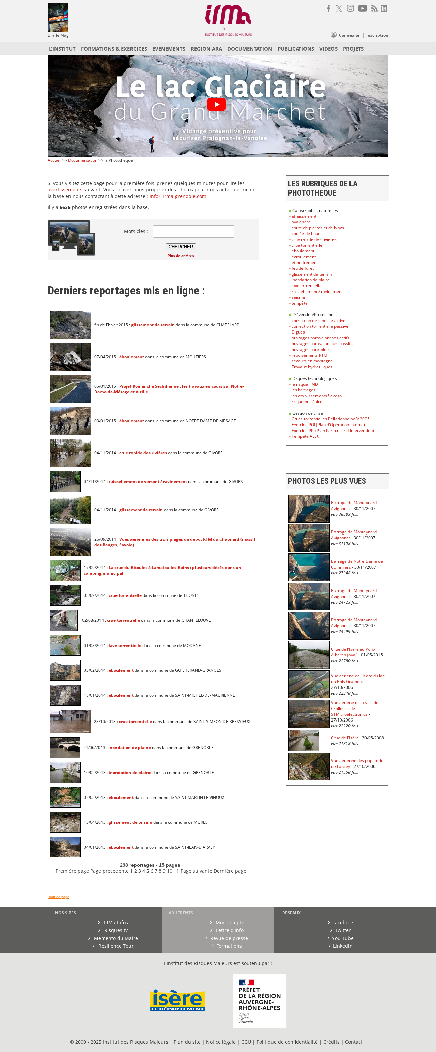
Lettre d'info (229, 930)
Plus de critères (181, 256)
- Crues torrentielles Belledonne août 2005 (329, 419)
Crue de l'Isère (345, 738)
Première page (72, 871)
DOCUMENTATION (249, 48)
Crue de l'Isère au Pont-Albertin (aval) (353, 652)
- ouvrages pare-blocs (309, 349)
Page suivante (196, 871)
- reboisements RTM (308, 355)
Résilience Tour (115, 946)
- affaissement (302, 216)
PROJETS (353, 48)
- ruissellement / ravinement (316, 291)
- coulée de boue (305, 233)
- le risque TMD (303, 384)
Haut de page (58, 897)
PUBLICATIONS (296, 48)
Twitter (343, 930)
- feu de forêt (301, 268)
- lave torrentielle (305, 286)
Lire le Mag (58, 35)
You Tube (343, 938)
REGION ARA (206, 48)
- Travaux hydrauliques (310, 367)
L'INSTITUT (62, 48)
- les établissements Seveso (315, 396)
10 (169, 871)
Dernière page (230, 871)
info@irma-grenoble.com (177, 196)
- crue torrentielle (305, 245)
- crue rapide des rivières (313, 239)
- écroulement (302, 257)
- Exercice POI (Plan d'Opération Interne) (327, 425)
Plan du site (187, 1042)
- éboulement (301, 251)
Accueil (54, 160)
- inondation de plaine (309, 280)
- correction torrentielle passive (318, 326)
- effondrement (303, 262)
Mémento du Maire (115, 938)
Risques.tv (115, 930)
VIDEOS (328, 48)
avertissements (65, 189)
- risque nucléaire (305, 401)
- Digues (297, 332)
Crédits (331, 1042)
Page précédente (109, 871)
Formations (229, 946)
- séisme (297, 297)
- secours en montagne (311, 361)
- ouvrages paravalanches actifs (319, 338)
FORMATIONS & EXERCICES (114, 48)
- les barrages (302, 390)
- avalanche (300, 222)
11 (176, 871)
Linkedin (343, 946)
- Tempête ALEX (304, 436)
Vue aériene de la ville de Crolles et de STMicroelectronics (354, 708)
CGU (246, 1042)
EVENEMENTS (168, 48)
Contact (354, 1042)
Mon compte (229, 922)
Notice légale (221, 1042)
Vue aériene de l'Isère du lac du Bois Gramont (358, 678)
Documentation (82, 160)
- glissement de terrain (310, 274)
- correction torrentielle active (317, 320)
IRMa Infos (115, 922)
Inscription (377, 35)
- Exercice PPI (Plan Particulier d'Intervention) (331, 430)
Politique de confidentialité (287, 1042)
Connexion (350, 35)
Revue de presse (229, 938)
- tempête (298, 303)
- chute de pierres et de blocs (316, 228)
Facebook (343, 922)
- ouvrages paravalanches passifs (321, 343)
